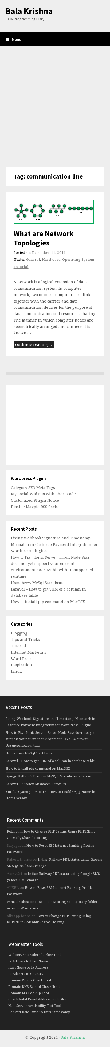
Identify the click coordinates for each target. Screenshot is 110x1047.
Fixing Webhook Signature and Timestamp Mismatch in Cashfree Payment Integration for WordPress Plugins (54, 544)
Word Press (21, 658)
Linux (16, 671)
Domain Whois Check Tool (29, 980)
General (33, 259)
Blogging (19, 633)
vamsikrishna (18, 901)
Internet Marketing (29, 652)
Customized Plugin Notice (35, 500)
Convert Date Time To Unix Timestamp (39, 1012)
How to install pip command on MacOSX (48, 601)
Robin (12, 831)
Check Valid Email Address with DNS (37, 999)
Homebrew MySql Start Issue (38, 582)
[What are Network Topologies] (55, 212)
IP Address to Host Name (28, 961)
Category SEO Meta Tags (33, 487)
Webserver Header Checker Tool (34, 954)
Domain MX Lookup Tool (28, 993)
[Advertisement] (55, 106)
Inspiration (21, 664)
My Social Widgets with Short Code (43, 493)
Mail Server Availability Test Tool (34, 1005)
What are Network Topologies (44, 238)
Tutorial (18, 645)
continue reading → (34, 344)
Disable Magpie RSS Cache (35, 506)
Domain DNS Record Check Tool (34, 986)
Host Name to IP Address (28, 967)
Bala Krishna (29, 11)
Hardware (51, 259)
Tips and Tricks (25, 639)
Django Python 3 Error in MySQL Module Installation (48, 776)
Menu (16, 39)
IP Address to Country (25, 974)
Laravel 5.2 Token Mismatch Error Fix (36, 784)
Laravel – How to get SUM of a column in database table (50, 761)
